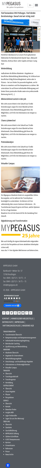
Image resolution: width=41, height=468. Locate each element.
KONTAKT (5, 318)
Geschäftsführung (11, 430)
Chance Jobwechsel (8, 120)
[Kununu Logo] (30, 313)
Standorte (8, 427)
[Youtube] (23, 313)
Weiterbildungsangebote (13, 358)
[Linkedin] (19, 313)
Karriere (8, 442)
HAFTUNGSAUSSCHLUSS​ (12, 325)
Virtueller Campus (8, 163)
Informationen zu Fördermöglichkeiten (17, 364)
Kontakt (7, 406)
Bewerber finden (10, 409)
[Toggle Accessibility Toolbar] (7, 465)
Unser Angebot (10, 391)
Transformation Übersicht (13, 334)
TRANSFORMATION (9, 331)
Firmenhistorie (10, 445)
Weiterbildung (6, 68)
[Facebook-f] (3, 313)
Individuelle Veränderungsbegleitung (17, 340)
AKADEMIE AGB (28, 325)
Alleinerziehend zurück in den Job (13, 98)
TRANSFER (6, 370)
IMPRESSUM (19, 322)
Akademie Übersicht (11, 352)
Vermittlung (9, 382)
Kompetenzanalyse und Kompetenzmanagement (20, 337)
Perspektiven (9, 397)
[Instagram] (15, 313)
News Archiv (9, 454)
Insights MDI (9, 412)
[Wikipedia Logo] (26, 313)
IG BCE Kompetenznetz (12, 439)
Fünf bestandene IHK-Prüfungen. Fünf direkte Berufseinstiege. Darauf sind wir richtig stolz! (18, 14)
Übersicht (8, 373)
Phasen (7, 394)
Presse (7, 451)
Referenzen (9, 448)
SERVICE (6, 400)
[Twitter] (11, 313)
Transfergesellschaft (11, 376)
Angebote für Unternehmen (14, 355)
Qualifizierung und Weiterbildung (16, 346)
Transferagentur (10, 379)
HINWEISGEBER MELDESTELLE (22, 318)
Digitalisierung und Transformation (14, 220)
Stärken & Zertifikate (11, 436)
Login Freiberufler (11, 415)
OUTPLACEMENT (8, 385)
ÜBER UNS (6, 421)
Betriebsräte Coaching (12, 343)
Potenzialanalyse (7, 141)
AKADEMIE (6, 349)
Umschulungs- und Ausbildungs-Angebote (19, 361)
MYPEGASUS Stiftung (12, 433)
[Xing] (7, 313)
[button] (36, 5)
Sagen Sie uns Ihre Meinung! (14, 418)
